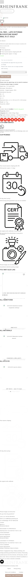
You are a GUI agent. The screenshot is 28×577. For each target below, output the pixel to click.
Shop (5, 27)
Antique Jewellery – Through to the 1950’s (16, 115)
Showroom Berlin (4, 538)
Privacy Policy (17, 568)
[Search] (1, 14)
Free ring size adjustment (7, 60)
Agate (4, 115)
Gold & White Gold (4, 117)
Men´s (7, 113)
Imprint (9, 568)
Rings (17, 113)
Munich (12, 117)
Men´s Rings (12, 113)
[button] (4, 80)
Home (1, 27)
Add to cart (5, 76)
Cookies (21, 572)
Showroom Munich (4, 526)
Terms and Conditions (10, 572)
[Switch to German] (5, 18)
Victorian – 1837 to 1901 (20, 117)
